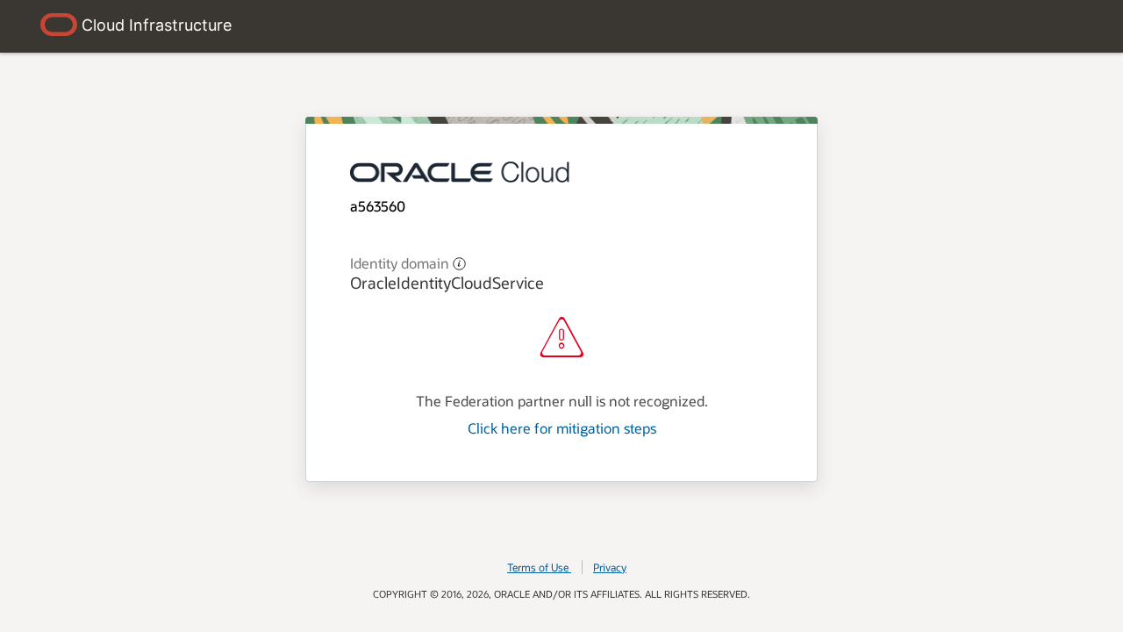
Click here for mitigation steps (562, 428)
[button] (459, 262)
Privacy (609, 567)
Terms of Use (538, 567)
